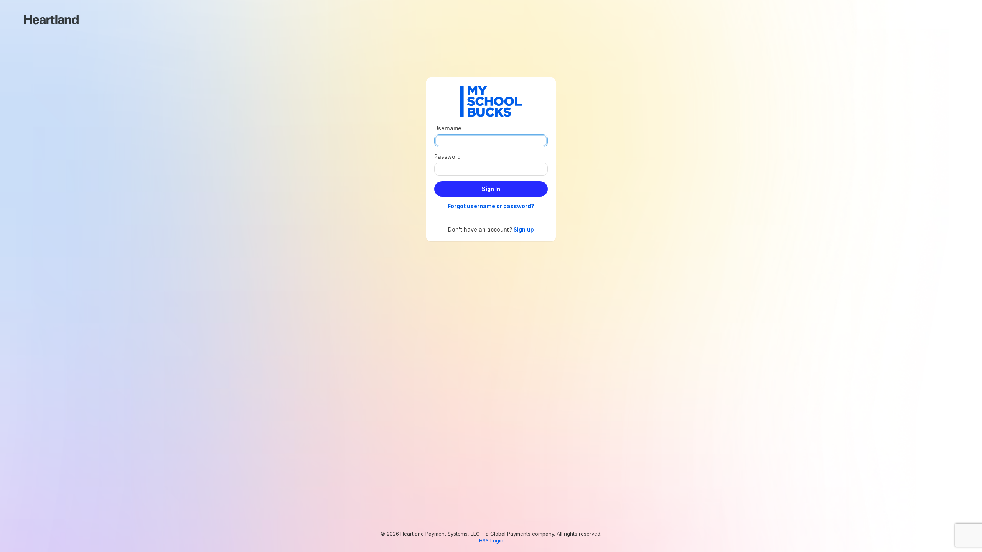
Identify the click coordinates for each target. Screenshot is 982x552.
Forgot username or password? (491, 206)
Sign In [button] (491, 189)
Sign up (524, 229)
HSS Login (491, 540)
